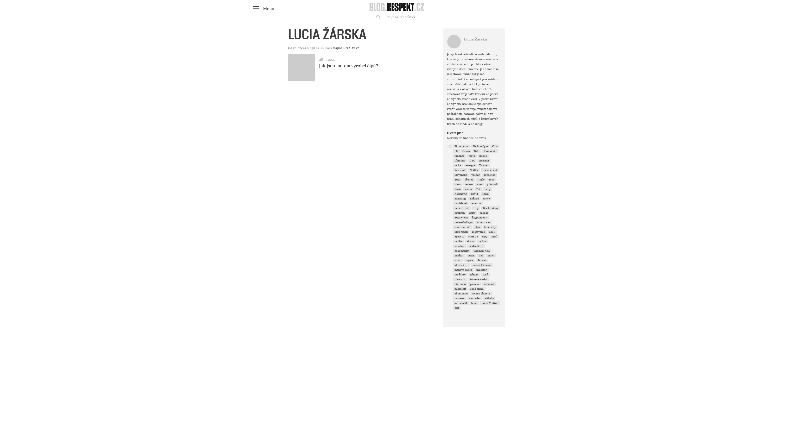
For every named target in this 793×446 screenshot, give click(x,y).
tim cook (460, 279)
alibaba (489, 298)
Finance (459, 156)
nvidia (458, 241)
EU (456, 151)
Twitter (483, 165)
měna (468, 189)
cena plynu (477, 289)
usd (481, 255)
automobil (461, 303)
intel (494, 236)
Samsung (460, 198)
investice (489, 175)
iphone (474, 274)
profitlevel (461, 203)
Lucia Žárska (475, 39)
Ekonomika (462, 146)
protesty (460, 298)
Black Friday (490, 208)
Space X (459, 236)
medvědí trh (476, 246)
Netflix (474, 170)
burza (471, 255)
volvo (458, 260)
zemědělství (489, 170)
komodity (490, 227)
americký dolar (482, 265)
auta (480, 184)
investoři (481, 270)
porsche (475, 284)
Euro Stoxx (461, 217)
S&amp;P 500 (482, 251)
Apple (481, 179)
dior (457, 308)
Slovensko (461, 175)
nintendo (460, 284)
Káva (458, 189)
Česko (466, 151)
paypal (484, 213)
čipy (484, 236)
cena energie (462, 227)
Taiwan (482, 260)
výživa (483, 241)
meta (472, 156)
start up (473, 236)
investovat (483, 222)
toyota (469, 260)
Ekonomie (490, 151)
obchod (469, 179)
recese (469, 184)
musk (491, 255)
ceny (488, 189)
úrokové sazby (478, 279)
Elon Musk (461, 232)
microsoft (460, 289)
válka (458, 165)
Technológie (480, 146)
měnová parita (463, 270)
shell (492, 232)
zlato (458, 184)
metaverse (478, 232)
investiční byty (464, 222)
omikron (460, 213)
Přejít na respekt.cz (400, 17)
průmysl (492, 184)
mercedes (475, 298)
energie (470, 165)
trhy (476, 208)
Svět (477, 151)
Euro (457, 179)
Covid (474, 194)
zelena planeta (481, 293)
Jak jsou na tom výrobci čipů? (348, 66)
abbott (470, 241)
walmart (489, 284)
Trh (478, 189)
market (459, 255)
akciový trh (461, 265)
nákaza (474, 198)
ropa (491, 179)
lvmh (474, 303)
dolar (472, 213)
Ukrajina (460, 160)
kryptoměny (479, 217)
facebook (460, 170)
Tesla (485, 194)
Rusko (483, 156)
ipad (485, 274)
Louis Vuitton (490, 303)
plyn (477, 227)
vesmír (475, 175)
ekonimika (461, 293)
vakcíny (459, 246)
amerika (476, 203)
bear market (462, 251)
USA (472, 160)
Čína (495, 146)
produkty (460, 274)
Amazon (484, 160)
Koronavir (461, 194)
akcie (486, 198)
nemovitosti (462, 208)
